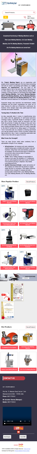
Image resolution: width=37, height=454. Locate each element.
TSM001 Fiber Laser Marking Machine (9, 202)
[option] (18, 25)
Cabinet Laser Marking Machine (9, 369)
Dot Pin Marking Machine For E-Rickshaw (28, 246)
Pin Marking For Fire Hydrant (9, 347)
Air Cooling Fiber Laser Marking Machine (27, 224)
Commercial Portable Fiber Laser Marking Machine (9, 224)
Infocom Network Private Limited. (22, 450)
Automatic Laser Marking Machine (27, 347)
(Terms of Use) (27, 448)
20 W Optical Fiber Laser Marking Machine (9, 268)
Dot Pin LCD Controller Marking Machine (27, 202)
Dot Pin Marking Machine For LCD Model (9, 246)
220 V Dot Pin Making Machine (27, 369)
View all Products (30, 181)
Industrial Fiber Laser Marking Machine (27, 268)
